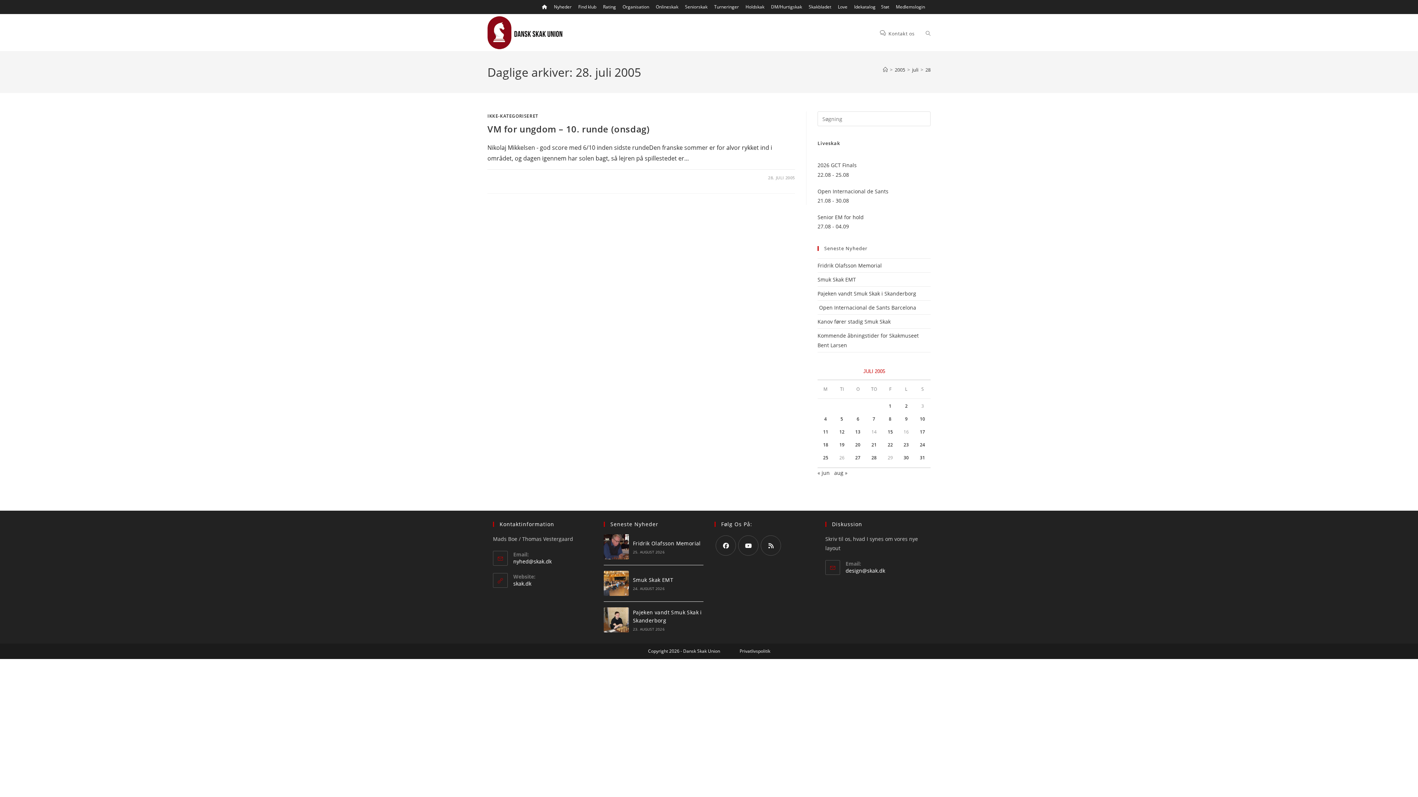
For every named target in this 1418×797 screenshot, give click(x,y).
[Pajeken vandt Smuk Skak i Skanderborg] (616, 619)
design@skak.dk (865, 570)
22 (890, 445)
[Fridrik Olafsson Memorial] (616, 546)
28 (928, 69)
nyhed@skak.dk (532, 561)
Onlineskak (667, 7)
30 (906, 458)
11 (825, 432)
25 (825, 458)
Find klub (587, 7)
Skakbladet (820, 7)
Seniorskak (696, 7)
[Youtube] (748, 545)
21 (874, 445)
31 (922, 458)
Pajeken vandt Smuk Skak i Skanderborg (867, 293)
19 (842, 445)
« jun (824, 472)
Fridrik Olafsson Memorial (850, 265)
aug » (840, 472)
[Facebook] (726, 545)
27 (857, 458)
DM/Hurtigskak (786, 7)
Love (842, 7)
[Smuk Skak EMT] (616, 583)
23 (906, 445)
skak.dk (522, 583)
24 (922, 445)
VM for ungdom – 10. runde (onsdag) (568, 129)
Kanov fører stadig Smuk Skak (854, 321)
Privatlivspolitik (755, 651)
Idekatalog (865, 7)
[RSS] (771, 545)
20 (857, 445)
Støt (885, 7)
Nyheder (563, 7)
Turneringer (726, 7)
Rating (609, 7)
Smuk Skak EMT (837, 279)
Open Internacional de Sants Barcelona (867, 307)
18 (825, 445)
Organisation (636, 7)
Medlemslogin (910, 7)
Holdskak (755, 7)
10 (922, 419)
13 (857, 432)
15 (890, 432)
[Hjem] (885, 69)
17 (922, 432)
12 (842, 432)
